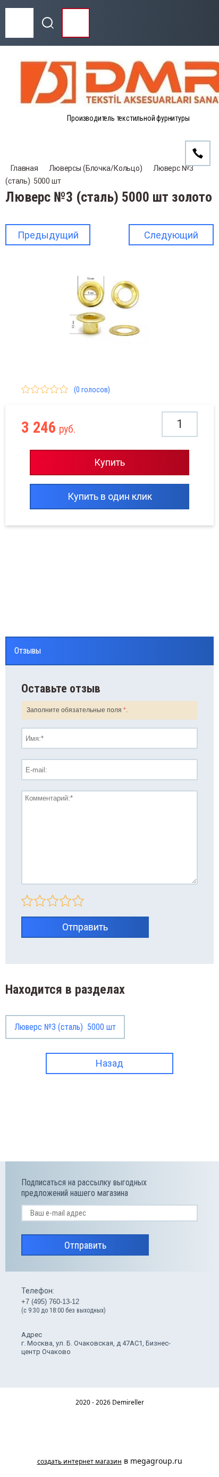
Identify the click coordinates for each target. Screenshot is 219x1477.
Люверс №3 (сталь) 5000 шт (65, 1027)
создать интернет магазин (79, 1461)
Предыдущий (48, 235)
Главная (24, 168)
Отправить (85, 927)
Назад (109, 1063)
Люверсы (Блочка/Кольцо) (95, 168)
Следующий (171, 235)
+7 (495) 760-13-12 (50, 1302)
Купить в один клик (110, 496)
